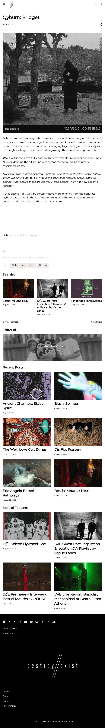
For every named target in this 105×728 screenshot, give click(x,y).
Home (6, 691)
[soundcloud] (54, 622)
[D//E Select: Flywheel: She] (27, 526)
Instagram (33, 235)
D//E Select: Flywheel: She (24, 544)
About (6, 696)
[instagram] (15, 622)
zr (46, 258)
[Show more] (46, 265)
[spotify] (36, 622)
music (14, 258)
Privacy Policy (9, 706)
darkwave (7, 258)
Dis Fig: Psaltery (67, 449)
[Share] (100, 24)
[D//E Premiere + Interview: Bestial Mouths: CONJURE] (27, 577)
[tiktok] (42, 622)
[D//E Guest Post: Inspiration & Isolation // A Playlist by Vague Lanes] (52, 288)
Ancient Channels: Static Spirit (23, 405)
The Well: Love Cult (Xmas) (25, 449)
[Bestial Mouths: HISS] (18, 288)
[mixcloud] (47, 622)
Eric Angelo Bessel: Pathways (18, 493)
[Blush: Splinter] (78, 386)
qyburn (32, 258)
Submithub (8, 633)
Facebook (19, 235)
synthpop (40, 258)
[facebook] (4, 622)
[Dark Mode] (96, 4)
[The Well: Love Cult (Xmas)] (27, 432)
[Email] (39, 265)
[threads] (20, 622)
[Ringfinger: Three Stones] (86, 288)
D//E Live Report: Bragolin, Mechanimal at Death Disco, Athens (78, 598)
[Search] (101, 4)
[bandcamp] (31, 622)
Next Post (96, 322)
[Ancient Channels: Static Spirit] (27, 386)
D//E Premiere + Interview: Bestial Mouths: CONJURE (25, 596)
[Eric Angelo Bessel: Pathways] (27, 473)
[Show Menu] (4, 4)
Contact (6, 701)
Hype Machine (10, 628)
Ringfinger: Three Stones (86, 300)
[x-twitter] (9, 622)
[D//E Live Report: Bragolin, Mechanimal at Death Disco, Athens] (78, 577)
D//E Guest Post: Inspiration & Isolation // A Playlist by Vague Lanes (51, 305)
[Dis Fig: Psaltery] (78, 432)
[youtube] (25, 622)
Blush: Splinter (66, 403)
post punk (23, 258)
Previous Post (11, 322)
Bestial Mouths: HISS (15, 300)
